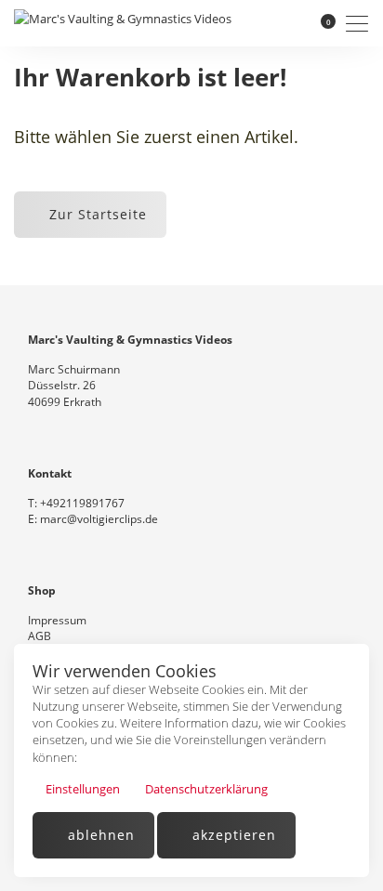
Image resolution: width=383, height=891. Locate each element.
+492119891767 (82, 503)
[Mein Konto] (296, 23)
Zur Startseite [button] (96, 214)
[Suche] (269, 23)
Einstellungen (81, 788)
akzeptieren (232, 835)
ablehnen (99, 835)
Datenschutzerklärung (205, 788)
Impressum (57, 620)
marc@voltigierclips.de (99, 519)
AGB (39, 636)
